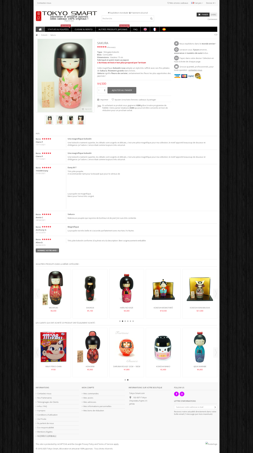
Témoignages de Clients (48, 402)
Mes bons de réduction (93, 410)
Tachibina (200, 299)
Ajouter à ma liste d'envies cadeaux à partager (135, 99)
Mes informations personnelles (97, 406)
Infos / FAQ (42, 406)
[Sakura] (49, 120)
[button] (58, 29)
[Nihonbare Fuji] (127, 347)
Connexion (212, 19)
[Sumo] (163, 347)
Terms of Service (105, 444)
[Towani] (163, 288)
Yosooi (90, 366)
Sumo (163, 366)
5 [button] (130, 321)
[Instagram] (182, 394)
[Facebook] (176, 394)
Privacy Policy (88, 444)
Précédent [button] (37, 75)
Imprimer (104, 99)
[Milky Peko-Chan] (200, 347)
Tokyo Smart (52, 448)
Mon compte (88, 387)
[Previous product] (215, 34)
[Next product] (216, 34)
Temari (90, 307)
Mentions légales (45, 432)
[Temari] (90, 288)
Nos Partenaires (44, 398)
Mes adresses (89, 402)
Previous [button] (37, 294)
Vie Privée (41, 419)
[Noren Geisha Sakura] (53, 347)
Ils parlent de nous (45, 423)
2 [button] (122, 321)
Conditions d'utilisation (47, 415)
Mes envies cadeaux (178, 3)
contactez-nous (195, 70)
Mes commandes (91, 393)
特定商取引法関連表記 (46, 436)
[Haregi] (127, 288)
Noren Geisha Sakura (53, 366)
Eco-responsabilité (45, 427)
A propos (41, 410)
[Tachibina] (200, 284)
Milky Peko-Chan (200, 366)
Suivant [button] (92, 75)
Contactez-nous (44, 3)
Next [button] (215, 294)
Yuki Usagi (53, 307)
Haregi (126, 307)
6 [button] (133, 321)
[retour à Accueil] (36, 35)
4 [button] (127, 321)
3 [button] (125, 321)
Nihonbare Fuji (127, 366)
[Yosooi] (90, 347)
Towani (163, 307)
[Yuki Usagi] (53, 288)
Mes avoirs (88, 398)
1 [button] (119, 321)
